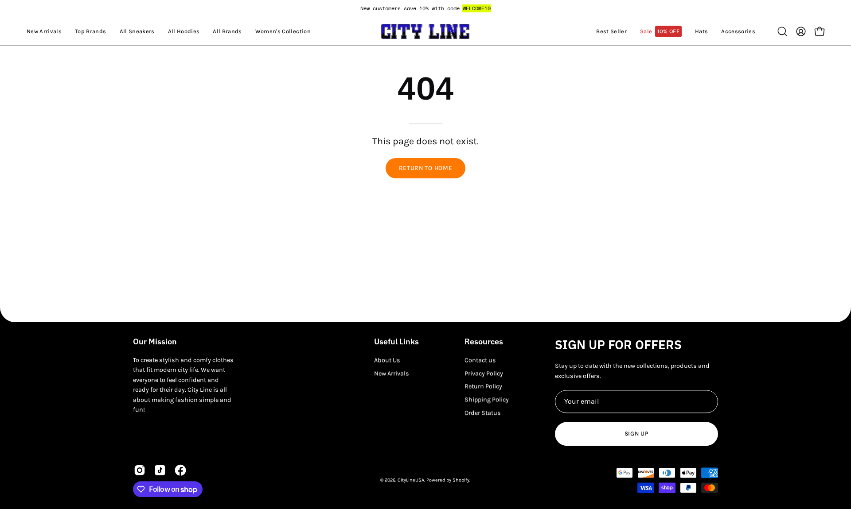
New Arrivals (391, 373)
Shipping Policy (487, 399)
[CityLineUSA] (425, 31)
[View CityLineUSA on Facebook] (180, 470)
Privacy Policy (484, 373)
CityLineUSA (411, 480)
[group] (425, 8)
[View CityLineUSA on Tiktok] (160, 470)
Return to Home (426, 168)
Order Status (483, 412)
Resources (484, 342)
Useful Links (396, 342)
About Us (387, 360)
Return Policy (483, 386)
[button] (90, 31)
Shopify (461, 480)
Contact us (480, 360)
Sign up (637, 433)
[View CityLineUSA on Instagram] (139, 470)
